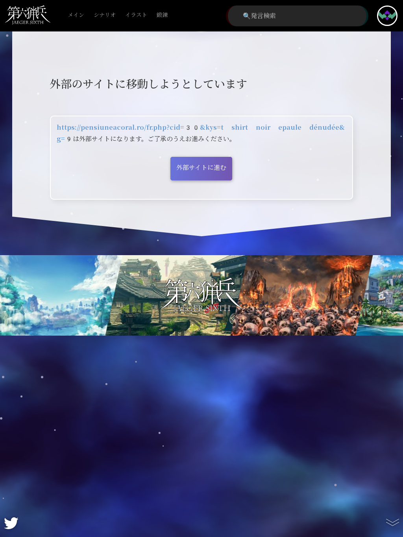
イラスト (136, 15)
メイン (76, 15)
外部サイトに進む (201, 167)
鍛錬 (162, 15)
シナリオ (105, 15)
